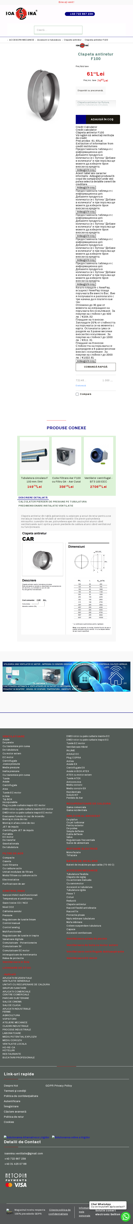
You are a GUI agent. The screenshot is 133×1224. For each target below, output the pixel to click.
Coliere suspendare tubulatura (83, 926)
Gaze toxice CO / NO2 (15, 903)
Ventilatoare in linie (16, 962)
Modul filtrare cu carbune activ (20, 875)
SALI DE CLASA (12, 1005)
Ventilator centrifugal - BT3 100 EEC (98, 480)
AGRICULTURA (11, 1015)
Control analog (11, 927)
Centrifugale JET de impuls (18, 830)
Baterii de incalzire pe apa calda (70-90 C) (90, 865)
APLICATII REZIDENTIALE (17, 978)
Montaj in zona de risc (15, 819)
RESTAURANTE (12, 1054)
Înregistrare (11, 1106)
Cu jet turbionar (75, 822)
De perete (8, 742)
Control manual (11, 923)
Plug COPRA (73, 757)
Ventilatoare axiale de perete (86, 938)
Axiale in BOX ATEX (77, 771)
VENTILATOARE (14, 736)
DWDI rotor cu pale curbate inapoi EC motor (27, 812)
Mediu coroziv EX (76, 788)
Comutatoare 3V (12, 946)
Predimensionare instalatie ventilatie (45, 506)
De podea (71, 828)
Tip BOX (7, 799)
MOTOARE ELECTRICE (82, 848)
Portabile (8, 834)
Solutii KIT (72, 795)
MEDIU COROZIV (12, 1040)
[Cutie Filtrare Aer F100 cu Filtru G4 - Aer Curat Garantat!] (66, 455)
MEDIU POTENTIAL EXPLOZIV (20, 1037)
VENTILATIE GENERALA (16, 981)
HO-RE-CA (9, 1047)
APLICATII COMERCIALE (17, 991)
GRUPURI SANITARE (14, 988)
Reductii (71, 901)
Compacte (9, 858)
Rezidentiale (73, 792)
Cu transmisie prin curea (16, 746)
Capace (70, 929)
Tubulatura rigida (76, 890)
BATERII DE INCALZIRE (82, 861)
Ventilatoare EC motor (81, 958)
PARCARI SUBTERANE (16, 998)
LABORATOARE (12, 1033)
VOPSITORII (9, 1019)
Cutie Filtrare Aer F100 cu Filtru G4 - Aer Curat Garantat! (66, 480)
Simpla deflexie (75, 831)
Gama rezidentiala (76, 810)
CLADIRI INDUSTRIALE (16, 1026)
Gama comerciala (76, 807)
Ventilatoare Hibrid (77, 747)
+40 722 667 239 (81, 13)
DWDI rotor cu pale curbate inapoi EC (87, 740)
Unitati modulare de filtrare (18, 872)
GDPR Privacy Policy (59, 1085)
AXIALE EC (72, 754)
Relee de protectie (13, 958)
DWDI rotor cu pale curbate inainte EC (88, 736)
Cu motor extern (12, 753)
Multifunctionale (12, 931)
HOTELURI (9, 1050)
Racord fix (72, 911)
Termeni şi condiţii (15, 1090)
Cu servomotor (75, 883)
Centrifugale (10, 761)
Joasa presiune (11, 764)
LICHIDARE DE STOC (17, 967)
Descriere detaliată (33, 497)
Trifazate (71, 855)
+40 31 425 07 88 (16, 1163)
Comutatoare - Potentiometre (20, 943)
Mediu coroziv (74, 785)
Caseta (7, 861)
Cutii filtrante (10, 865)
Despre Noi (11, 1085)
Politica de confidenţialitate (21, 1096)
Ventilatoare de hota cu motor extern (92, 945)
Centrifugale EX (75, 768)
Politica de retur (14, 1116)
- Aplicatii (9, 974)
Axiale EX (71, 764)
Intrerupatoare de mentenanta (20, 954)
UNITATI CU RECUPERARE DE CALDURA (26, 984)
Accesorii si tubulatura (49, 40)
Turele (6, 778)
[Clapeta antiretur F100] (44, 143)
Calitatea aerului (12, 911)
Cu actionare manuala (78, 880)
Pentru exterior (74, 825)
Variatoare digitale (13, 939)
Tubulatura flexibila (77, 874)
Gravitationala (11, 843)
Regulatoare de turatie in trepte (21, 935)
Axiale (6, 739)
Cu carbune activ (12, 868)
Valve (69, 837)
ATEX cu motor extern (79, 775)
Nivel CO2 (8, 907)
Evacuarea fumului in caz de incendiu (23, 816)
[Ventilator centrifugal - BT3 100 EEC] (98, 455)
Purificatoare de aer (14, 884)
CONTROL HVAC (14, 891)
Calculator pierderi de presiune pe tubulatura (52, 502)
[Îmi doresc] (81, 119)
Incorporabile (10, 802)
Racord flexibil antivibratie (81, 908)
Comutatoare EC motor (16, 950)
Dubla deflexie (74, 834)
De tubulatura (10, 750)
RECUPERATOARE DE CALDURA (88, 803)
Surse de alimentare (77, 843)
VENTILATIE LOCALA (15, 1044)
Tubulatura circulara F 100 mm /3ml (34, 480)
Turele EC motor (12, 792)
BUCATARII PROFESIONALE (19, 1057)
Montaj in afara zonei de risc (19, 823)
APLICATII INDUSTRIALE (17, 1009)
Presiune (7, 915)
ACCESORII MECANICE (21, 40)
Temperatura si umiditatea (17, 898)
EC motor (8, 757)
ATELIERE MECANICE (15, 1022)
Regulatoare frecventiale (80, 840)
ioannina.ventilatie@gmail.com (24, 1153)
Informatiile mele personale (85, 1212)
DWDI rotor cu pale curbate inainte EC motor (28, 809)
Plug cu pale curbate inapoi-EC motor (24, 805)
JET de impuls (10, 827)
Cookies (9, 1122)
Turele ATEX (73, 778)
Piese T (70, 893)
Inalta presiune (11, 771)
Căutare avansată (15, 1111)
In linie (6, 796)
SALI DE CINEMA (12, 1002)
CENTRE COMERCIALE (16, 994)
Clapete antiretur (72, 40)
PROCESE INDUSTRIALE (17, 1029)
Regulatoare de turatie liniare (19, 919)
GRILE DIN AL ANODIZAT (83, 816)
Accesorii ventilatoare (79, 933)
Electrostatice (11, 879)
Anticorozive (73, 782)
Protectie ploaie (75, 915)
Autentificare (12, 1101)
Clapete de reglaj (76, 877)
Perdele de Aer (74, 798)
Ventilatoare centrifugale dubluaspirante (95, 951)
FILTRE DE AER (13, 853)
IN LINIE (70, 750)
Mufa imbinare (74, 922)
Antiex (70, 761)
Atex (5, 789)
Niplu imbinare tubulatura (80, 918)
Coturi (70, 897)
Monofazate (73, 852)
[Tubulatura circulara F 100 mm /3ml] (34, 455)
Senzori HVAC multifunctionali (20, 895)
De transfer (9, 840)
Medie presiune (11, 767)
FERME (7, 1012)
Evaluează (81, 385)
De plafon (72, 819)
